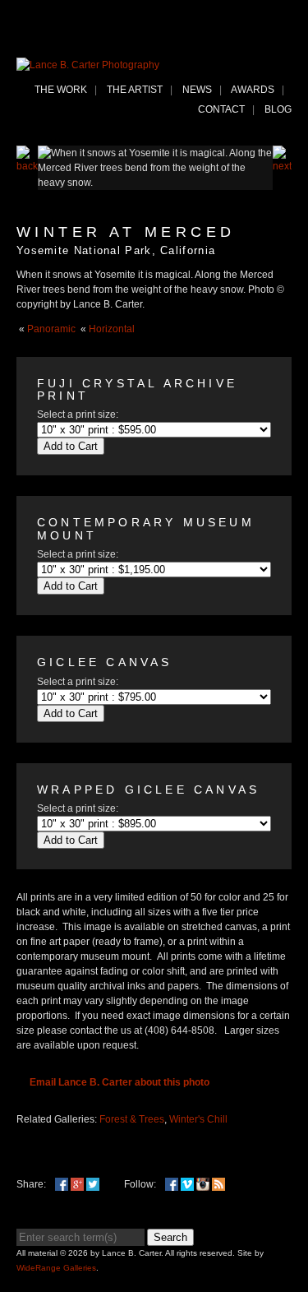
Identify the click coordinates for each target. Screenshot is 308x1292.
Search (170, 1237)
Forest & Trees (131, 1119)
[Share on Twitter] (92, 1184)
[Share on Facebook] (61, 1184)
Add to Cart (71, 446)
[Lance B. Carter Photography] (87, 65)
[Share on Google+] (77, 1184)
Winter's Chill (198, 1119)
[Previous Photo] (27, 166)
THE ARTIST (135, 89)
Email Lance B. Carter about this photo (119, 1082)
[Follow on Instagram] (202, 1184)
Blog (278, 109)
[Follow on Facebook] (171, 1184)
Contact (221, 109)
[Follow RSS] (218, 1184)
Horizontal (112, 329)
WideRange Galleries (56, 1267)
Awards (252, 89)
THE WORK (60, 89)
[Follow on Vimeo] (187, 1184)
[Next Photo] (282, 166)
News (197, 89)
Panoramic (51, 329)
